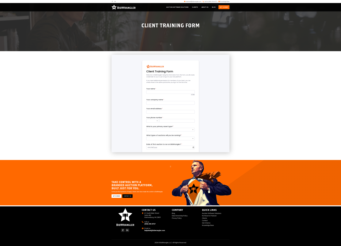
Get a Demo (116, 196)
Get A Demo (224, 7)
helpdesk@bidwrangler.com (193, 1)
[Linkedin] (115, 1)
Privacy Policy (177, 218)
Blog (214, 7)
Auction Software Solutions (177, 7)
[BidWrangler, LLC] (124, 7)
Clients (195, 7)
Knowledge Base (224, 1)
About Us (204, 7)
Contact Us (127, 196)
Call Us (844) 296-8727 (210, 1)
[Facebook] (112, 1)
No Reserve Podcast (209, 216)
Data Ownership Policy (180, 216)
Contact (205, 220)
